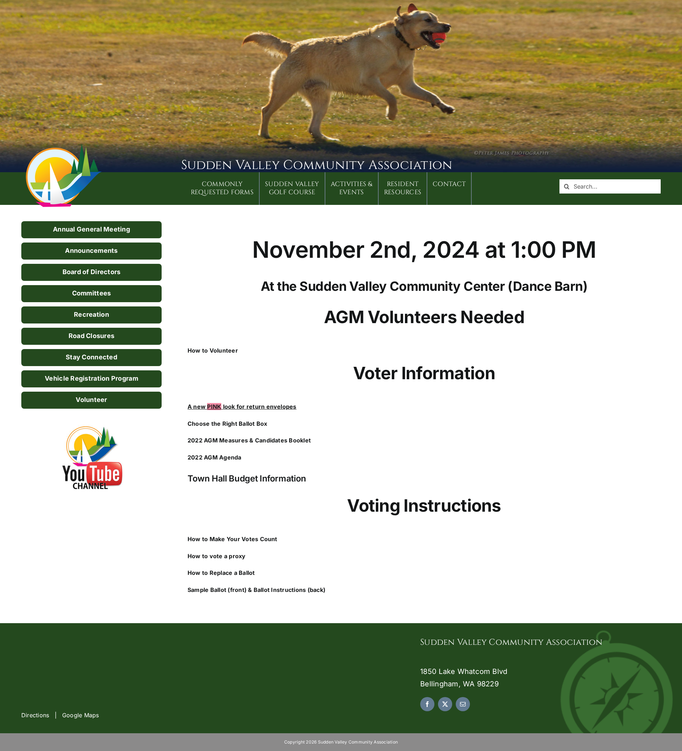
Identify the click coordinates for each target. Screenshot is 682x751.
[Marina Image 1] (64, 146)
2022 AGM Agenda (215, 457)
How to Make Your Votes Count (232, 539)
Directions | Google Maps (60, 715)
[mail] (463, 704)
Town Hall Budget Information (247, 478)
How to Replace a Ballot (221, 572)
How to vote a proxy (217, 556)
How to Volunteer (213, 350)
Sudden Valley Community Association (316, 165)
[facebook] (427, 704)
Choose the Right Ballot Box (227, 423)
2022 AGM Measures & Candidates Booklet (249, 440)
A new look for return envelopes (242, 406)
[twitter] (445, 704)
